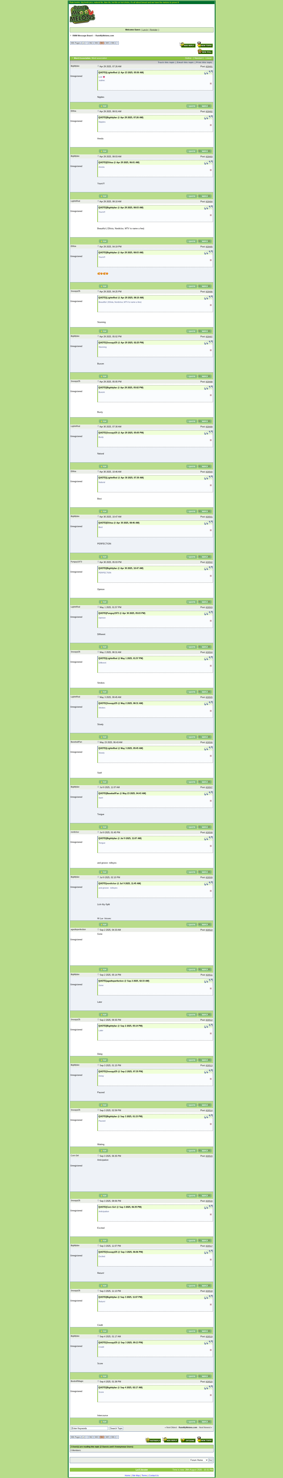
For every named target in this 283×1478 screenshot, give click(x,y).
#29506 (209, 742)
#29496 (209, 292)
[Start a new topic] (204, 42)
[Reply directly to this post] (204, 104)
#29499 (209, 427)
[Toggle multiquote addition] (191, 104)
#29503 (209, 607)
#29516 (209, 1201)
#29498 (209, 382)
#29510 (209, 930)
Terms (144, 1475)
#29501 (209, 517)
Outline (188, 58)
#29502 (209, 562)
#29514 (209, 1110)
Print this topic (204, 62)
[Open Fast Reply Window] (153, 1437)
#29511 (209, 975)
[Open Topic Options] (187, 1437)
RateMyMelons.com (104, 35)
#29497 (209, 336)
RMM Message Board (83, 35)
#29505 (209, 697)
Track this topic (166, 62)
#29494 (209, 201)
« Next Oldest (171, 1427)
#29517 (209, 1246)
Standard (198, 58)
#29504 (209, 652)
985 (107, 43)
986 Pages (76, 43)
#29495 (209, 247)
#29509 (209, 877)
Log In (145, 30)
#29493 (209, 156)
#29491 (209, 66)
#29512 (209, 1020)
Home (127, 1475)
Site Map (136, 1475)
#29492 (209, 111)
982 (91, 43)
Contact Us (154, 1475)
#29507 (209, 787)
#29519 (209, 1336)
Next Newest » (205, 1427)
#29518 (209, 1291)
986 (113, 43)
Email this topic (185, 62)
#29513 (209, 1065)
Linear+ (209, 58)
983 (96, 43)
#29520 (209, 1382)
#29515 (209, 1156)
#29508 (209, 832)
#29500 (209, 472)
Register (154, 30)
